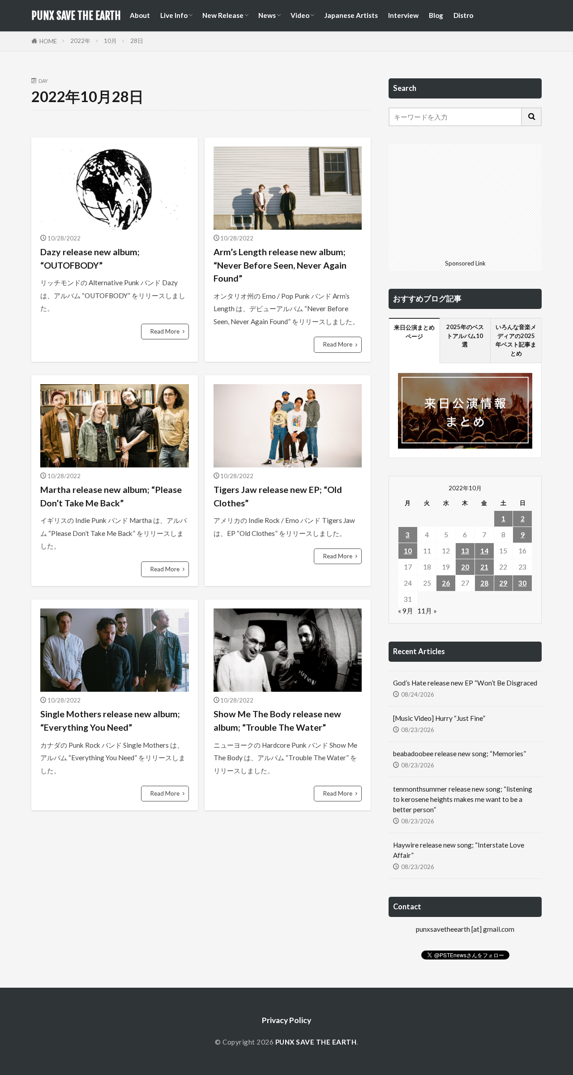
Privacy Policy (286, 1020)
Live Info (174, 15)
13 (465, 551)
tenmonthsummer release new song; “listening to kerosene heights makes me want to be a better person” (462, 799)
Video (300, 15)
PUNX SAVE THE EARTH (76, 15)
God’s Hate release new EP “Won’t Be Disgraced (465, 683)
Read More (165, 331)
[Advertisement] (465, 200)
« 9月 (405, 611)
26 (446, 583)
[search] (532, 116)
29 (503, 583)
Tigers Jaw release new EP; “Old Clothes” (278, 496)
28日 (136, 40)
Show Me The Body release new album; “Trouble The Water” (277, 720)
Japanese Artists (351, 15)
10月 (110, 40)
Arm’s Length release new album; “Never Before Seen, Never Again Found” (280, 264)
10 (408, 551)
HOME (48, 41)
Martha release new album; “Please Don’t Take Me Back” (111, 496)
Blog (436, 15)
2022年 (80, 40)
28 (484, 583)
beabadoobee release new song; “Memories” (459, 754)
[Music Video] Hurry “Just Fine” (439, 718)
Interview (403, 15)
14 (484, 551)
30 (522, 583)
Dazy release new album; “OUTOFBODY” (90, 258)
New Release (223, 15)
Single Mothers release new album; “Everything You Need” (110, 720)
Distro (463, 15)
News (267, 15)
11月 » (427, 611)
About (140, 15)
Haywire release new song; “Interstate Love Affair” (458, 850)
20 (465, 567)
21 (484, 567)
